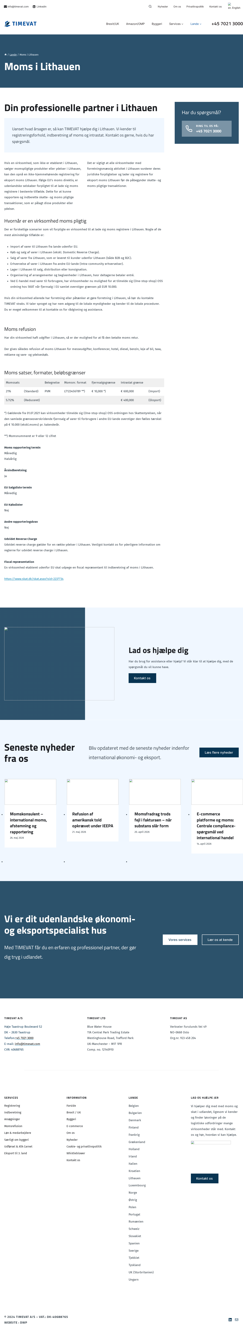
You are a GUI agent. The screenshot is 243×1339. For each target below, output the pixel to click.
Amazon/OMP (135, 24)
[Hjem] (5, 54)
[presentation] (30, 792)
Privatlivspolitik (195, 6)
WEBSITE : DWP (15, 1322)
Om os (177, 6)
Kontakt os (215, 6)
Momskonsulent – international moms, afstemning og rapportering (28, 823)
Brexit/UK (112, 24)
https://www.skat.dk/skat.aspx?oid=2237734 (34, 579)
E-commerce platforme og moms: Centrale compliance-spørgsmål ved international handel (216, 826)
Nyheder (163, 6)
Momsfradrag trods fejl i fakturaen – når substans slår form (153, 820)
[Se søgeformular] (150, 6)
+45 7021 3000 (227, 23)
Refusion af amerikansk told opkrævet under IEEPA (92, 820)
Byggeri (157, 24)
